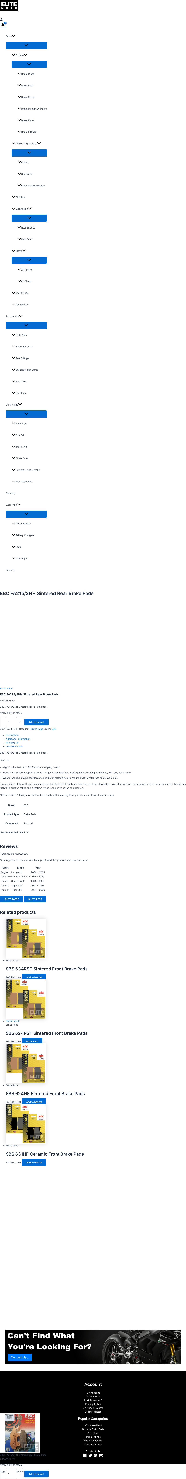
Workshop (11, 504)
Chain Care (21, 458)
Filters (18, 250)
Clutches (20, 197)
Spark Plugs (21, 292)
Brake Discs (27, 73)
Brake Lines (27, 120)
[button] (13, 36)
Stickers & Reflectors (26, 369)
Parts (9, 36)
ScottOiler (20, 381)
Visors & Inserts (24, 346)
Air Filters (26, 269)
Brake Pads (27, 85)
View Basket (93, 1396)
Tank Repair (21, 558)
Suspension (21, 208)
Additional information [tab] (18, 738)
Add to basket (36, 722)
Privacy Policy (93, 1404)
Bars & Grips (22, 358)
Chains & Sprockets (26, 143)
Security (10, 570)
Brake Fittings (28, 131)
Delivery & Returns (93, 1407)
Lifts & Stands (23, 523)
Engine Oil (20, 423)
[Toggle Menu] (26, 45)
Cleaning (10, 493)
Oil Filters (26, 281)
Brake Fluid (21, 446)
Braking (19, 55)
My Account (93, 1392)
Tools (18, 546)
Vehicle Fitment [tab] (14, 746)
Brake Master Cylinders (34, 108)
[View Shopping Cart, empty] (3, 25)
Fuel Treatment (23, 481)
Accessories (12, 316)
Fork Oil (19, 435)
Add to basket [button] (34, 977)
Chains (25, 162)
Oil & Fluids (12, 404)
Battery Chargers (24, 535)
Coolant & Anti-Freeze (27, 469)
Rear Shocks (28, 227)
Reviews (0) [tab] (12, 742)
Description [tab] (12, 735)
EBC (54, 728)
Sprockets (26, 174)
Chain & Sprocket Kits (33, 185)
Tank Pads (21, 335)
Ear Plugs (20, 393)
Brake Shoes (28, 97)
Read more (32, 1041)
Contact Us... (20, 1357)
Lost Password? (93, 1400)
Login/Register (93, 1411)
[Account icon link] (1, 20)
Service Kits (21, 304)
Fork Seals (27, 239)
